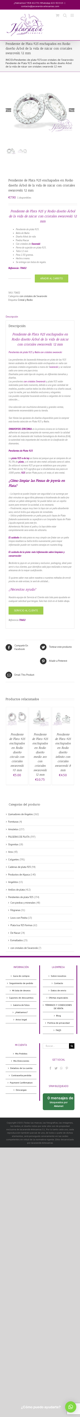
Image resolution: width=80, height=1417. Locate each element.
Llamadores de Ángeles (20, 814)
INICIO (9, 59)
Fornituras (13, 821)
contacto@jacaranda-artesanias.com (40, 6)
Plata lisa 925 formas (21, 925)
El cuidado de (16, 552)
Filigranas (15, 910)
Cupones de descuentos (21, 997)
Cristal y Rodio (25, 300)
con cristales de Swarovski (57, 59)
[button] (70, 1407)
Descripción (12, 316)
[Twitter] (56, 1068)
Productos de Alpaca (19, 874)
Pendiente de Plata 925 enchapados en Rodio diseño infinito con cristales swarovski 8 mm (63, 752)
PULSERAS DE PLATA (19, 836)
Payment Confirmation (21, 1082)
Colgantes (13, 859)
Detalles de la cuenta (21, 1068)
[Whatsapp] (61, 1068)
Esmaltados (16, 940)
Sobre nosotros (58, 976)
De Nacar (15, 932)
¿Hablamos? (21, 1012)
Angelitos (13, 882)
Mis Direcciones (21, 1060)
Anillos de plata (16, 889)
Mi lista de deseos (21, 990)
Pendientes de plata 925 (28, 59)
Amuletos (13, 829)
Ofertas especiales (58, 997)
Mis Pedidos (21, 1053)
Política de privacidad (58, 1022)
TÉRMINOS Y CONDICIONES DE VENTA (58, 1007)
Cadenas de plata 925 (19, 867)
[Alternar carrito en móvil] (57, 15)
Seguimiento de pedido (21, 983)
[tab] (40, 317)
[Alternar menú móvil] (72, 15)
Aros (10, 851)
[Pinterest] (66, 1068)
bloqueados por (60, 1103)
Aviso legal (21, 1019)
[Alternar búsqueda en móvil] (65, 15)
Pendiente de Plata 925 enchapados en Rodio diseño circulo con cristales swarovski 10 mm (17, 752)
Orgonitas (13, 844)
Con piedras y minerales (23, 902)
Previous (8, 110)
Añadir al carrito (51, 278)
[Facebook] (50, 1068)
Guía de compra (21, 976)
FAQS (58, 1030)
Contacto (58, 983)
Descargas (21, 1089)
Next (71, 110)
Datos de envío (58, 990)
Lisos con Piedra (18, 917)
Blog (58, 1015)
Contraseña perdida (21, 1075)
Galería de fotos (21, 1005)
